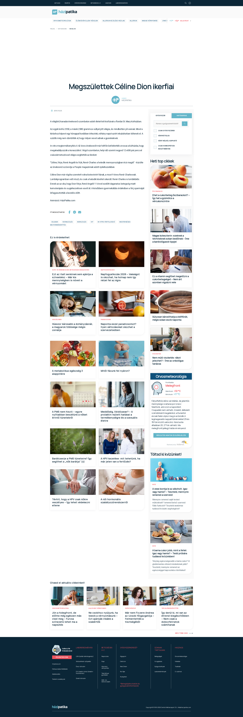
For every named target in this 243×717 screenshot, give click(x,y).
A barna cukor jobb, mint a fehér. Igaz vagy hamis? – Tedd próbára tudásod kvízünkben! (169, 553)
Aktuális (57, 3)
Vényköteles (163, 136)
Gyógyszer (160, 115)
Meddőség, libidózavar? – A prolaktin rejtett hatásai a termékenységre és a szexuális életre (119, 416)
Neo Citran (123, 666)
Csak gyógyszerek (166, 131)
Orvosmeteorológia (62, 21)
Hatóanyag (182, 115)
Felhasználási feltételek (60, 669)
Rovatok (67, 3)
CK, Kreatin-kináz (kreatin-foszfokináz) (84, 672)
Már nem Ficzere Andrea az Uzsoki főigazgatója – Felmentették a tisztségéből (139, 617)
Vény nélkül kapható (167, 141)
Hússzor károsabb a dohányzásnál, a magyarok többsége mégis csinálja (72, 327)
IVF (92, 222)
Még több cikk (181, 633)
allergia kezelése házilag (114, 21)
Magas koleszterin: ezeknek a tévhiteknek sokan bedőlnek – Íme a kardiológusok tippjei (170, 238)
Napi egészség (62, 28)
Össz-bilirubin (80, 666)
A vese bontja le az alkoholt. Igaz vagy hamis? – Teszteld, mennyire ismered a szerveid (170, 491)
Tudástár (178, 666)
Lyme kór (166, 21)
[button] (85, 649)
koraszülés (68, 222)
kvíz (154, 484)
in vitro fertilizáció (106, 222)
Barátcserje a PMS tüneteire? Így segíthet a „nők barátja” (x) (72, 460)
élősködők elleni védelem (87, 21)
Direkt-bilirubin (81, 678)
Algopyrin (123, 656)
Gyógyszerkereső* (128, 647)
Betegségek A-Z (96, 3)
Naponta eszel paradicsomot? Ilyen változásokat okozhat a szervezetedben (118, 327)
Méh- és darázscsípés (106, 681)
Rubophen (123, 677)
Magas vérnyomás (149, 21)
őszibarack (157, 191)
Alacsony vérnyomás (105, 667)
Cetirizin (123, 661)
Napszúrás (105, 656)
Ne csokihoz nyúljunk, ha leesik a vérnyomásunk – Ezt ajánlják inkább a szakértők (103, 617)
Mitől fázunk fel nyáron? (115, 370)
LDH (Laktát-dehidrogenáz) (84, 656)
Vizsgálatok (158, 661)
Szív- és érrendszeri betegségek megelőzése (70, 270)
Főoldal (52, 28)
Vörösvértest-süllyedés (83, 661)
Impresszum (56, 664)
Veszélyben (56, 319)
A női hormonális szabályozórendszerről (114, 501)
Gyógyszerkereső (80, 3)
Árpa (103, 661)
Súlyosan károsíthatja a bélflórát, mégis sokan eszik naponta (170, 318)
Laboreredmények (122, 3)
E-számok (178, 671)
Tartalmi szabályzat (58, 679)
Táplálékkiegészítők (169, 608)
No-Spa (122, 671)
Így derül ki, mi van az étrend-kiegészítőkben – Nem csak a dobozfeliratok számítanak (175, 618)
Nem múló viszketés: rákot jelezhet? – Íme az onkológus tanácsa (168, 360)
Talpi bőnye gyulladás (105, 674)
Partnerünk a (171, 445)
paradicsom (106, 319)
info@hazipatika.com (184, 707)
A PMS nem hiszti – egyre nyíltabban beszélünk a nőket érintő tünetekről (69, 414)
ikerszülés (81, 222)
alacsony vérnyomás (97, 608)
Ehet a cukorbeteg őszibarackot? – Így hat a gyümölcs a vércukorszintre (171, 198)
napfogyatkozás (108, 270)
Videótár (177, 661)
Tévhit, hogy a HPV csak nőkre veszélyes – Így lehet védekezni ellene (71, 502)
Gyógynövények (160, 666)
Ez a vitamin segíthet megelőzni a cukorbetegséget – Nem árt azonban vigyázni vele (170, 279)
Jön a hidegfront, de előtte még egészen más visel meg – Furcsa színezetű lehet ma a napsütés (67, 618)
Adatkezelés (56, 674)
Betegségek (158, 656)
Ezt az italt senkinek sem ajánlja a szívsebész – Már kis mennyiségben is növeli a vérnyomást (72, 279)
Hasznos (108, 3)
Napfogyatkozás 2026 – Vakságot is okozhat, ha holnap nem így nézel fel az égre (120, 277)
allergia (133, 21)
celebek (54, 222)
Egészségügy (130, 608)
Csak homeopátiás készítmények (166, 147)
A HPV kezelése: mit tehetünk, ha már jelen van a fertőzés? (120, 460)
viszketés (156, 354)
